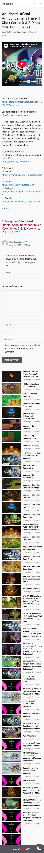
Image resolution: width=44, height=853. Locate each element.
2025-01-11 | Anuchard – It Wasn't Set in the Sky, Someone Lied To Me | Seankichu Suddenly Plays (32, 601)
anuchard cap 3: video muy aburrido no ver (31, 744)
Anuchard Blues (29, 780)
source (5, 208)
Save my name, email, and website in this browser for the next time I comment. (22, 348)
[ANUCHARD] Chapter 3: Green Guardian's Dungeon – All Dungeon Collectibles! (32, 816)
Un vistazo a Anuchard (31, 589)
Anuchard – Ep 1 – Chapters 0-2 (30, 476)
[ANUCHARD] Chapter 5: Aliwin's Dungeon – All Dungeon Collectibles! (32, 790)
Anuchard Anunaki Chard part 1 (30, 395)
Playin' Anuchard (29, 736)
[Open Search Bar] (34, 3)
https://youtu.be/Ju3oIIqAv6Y (16, 161)
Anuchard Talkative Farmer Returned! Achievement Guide (30, 374)
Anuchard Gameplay (31, 446)
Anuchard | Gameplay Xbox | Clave (31, 558)
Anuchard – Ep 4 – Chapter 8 (30, 427)
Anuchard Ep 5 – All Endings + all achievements (30, 416)
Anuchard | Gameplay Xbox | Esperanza (31, 567)
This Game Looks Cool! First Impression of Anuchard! (32, 455)
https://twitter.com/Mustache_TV (18, 185)
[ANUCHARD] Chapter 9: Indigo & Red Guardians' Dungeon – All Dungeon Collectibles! (32, 665)
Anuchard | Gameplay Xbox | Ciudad (31, 506)
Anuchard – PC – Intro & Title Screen (32, 405)
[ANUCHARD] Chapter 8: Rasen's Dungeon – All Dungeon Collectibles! (32, 691)
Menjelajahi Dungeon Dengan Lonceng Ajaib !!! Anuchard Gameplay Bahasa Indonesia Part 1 (32, 632)
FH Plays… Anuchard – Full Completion (31, 385)
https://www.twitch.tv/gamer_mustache (21, 201)
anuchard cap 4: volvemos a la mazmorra (29, 703)
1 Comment (36, 380)
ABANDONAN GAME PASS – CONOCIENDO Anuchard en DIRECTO (31, 527)
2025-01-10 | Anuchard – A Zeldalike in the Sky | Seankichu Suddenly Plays (32, 617)
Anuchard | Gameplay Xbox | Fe (31, 496)
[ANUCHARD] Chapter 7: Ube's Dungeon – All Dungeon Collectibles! (32, 726)
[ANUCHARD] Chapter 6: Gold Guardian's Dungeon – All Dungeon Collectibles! (32, 757)
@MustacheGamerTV (18, 242)
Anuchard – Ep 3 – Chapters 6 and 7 (30, 437)
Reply (8, 272)
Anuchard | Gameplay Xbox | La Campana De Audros (31, 578)
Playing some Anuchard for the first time (32, 548)
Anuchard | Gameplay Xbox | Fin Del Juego (31, 486)
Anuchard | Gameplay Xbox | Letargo (31, 516)
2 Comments (36, 672)
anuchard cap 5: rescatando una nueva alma (31, 678)
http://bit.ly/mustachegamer (15, 115)
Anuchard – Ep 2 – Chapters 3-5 (30, 466)
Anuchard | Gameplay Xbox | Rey (31, 538)
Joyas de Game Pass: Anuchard (31, 715)
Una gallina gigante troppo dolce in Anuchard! (30, 770)
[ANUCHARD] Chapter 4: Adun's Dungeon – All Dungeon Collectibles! (32, 802)
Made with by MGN (22, 849)
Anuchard (7, 3)
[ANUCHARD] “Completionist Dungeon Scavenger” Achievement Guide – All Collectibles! (32, 649)
